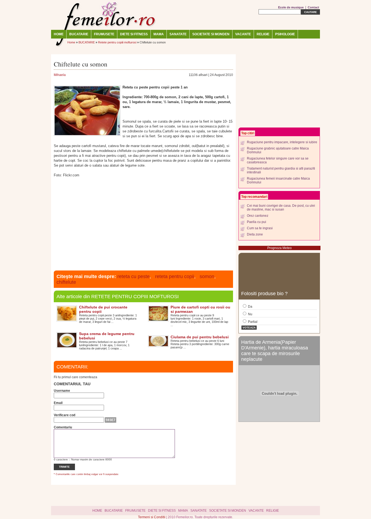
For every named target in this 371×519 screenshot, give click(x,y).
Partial (252, 322)
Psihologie (285, 34)
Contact (313, 7)
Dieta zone (255, 234)
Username (62, 391)
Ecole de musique (291, 7)
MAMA (158, 34)
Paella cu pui (256, 222)
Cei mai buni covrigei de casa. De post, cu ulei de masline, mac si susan (281, 207)
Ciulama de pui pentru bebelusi (200, 337)
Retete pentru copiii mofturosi (117, 42)
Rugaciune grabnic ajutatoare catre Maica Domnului (278, 150)
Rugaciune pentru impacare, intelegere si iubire (282, 142)
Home (59, 34)
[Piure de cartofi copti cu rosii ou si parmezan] (158, 319)
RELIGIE (263, 34)
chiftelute (66, 282)
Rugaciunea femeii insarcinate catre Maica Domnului (278, 180)
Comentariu (63, 427)
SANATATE (178, 34)
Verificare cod (64, 415)
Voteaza (249, 327)
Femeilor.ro (105, 15)
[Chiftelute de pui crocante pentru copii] (66, 319)
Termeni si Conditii (152, 517)
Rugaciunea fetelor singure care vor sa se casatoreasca (278, 160)
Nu (249, 314)
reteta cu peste (133, 276)
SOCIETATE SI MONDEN (210, 34)
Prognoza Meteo (279, 248)
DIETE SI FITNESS (134, 34)
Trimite (64, 466)
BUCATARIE (78, 34)
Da (249, 306)
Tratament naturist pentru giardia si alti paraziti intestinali (281, 170)
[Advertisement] (143, 223)
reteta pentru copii (174, 276)
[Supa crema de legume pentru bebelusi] (66, 346)
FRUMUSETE (104, 34)
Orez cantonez (257, 216)
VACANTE (243, 34)
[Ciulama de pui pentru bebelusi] (158, 345)
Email (58, 403)
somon (207, 276)
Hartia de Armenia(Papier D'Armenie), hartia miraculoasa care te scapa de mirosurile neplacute (274, 350)
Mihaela (60, 75)
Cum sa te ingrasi (260, 228)
